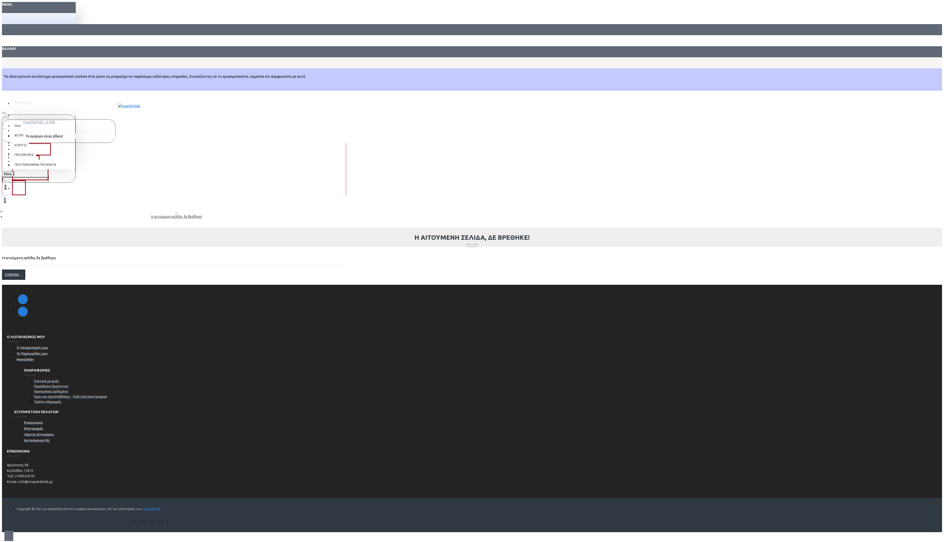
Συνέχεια (12, 274)
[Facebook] (23, 299)
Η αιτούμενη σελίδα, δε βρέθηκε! (176, 217)
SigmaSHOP (151, 509)
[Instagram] (23, 311)
